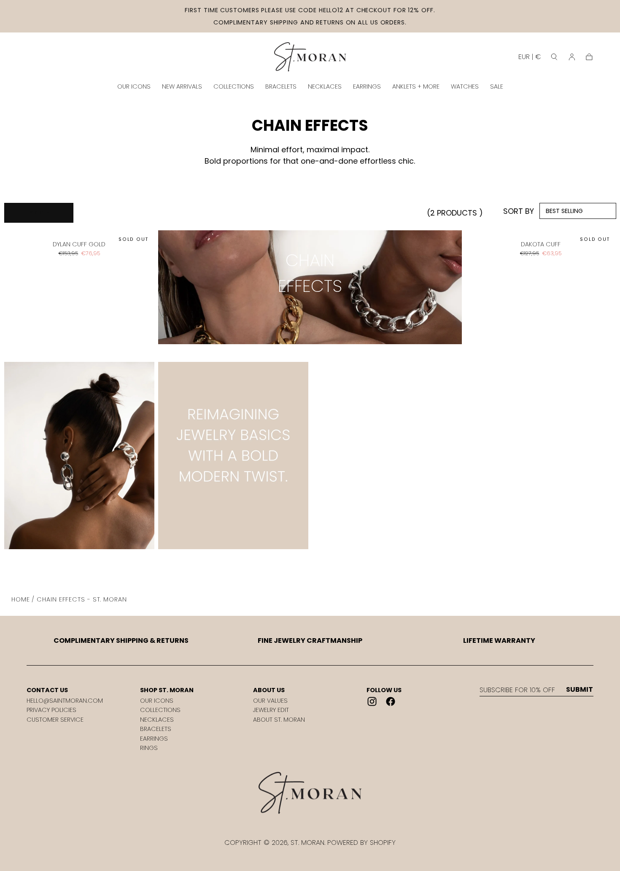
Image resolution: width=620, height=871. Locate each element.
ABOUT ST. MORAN (279, 719)
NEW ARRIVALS (182, 86)
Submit (579, 689)
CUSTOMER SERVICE (55, 719)
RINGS (149, 748)
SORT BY (518, 211)
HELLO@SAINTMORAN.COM (65, 700)
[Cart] (589, 57)
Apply (39, 212)
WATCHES (465, 86)
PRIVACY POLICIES (51, 710)
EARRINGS (367, 86)
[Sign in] (572, 57)
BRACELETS (281, 86)
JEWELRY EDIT (271, 710)
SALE (496, 86)
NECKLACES (325, 86)
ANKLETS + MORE (415, 86)
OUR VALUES (270, 700)
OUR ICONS (134, 86)
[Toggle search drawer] (554, 57)
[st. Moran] (310, 793)
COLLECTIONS (233, 86)
